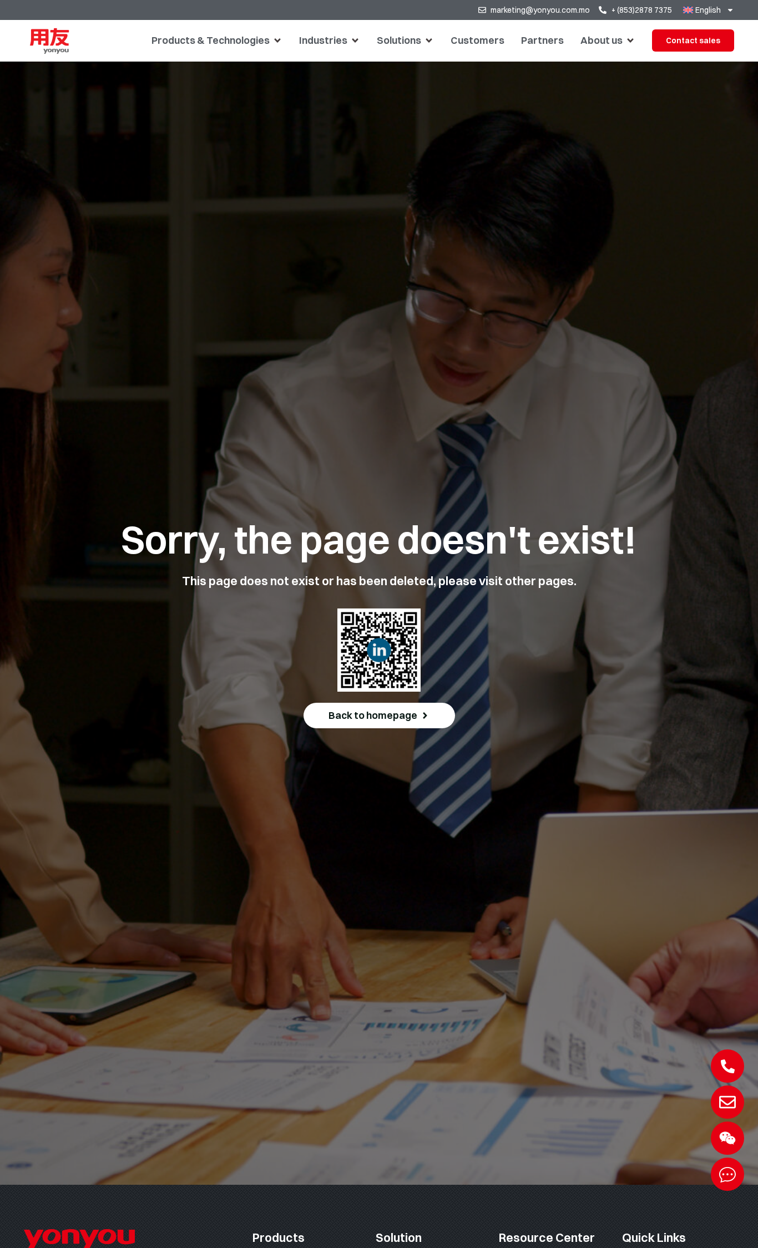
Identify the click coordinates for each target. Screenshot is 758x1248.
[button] (217, 40)
